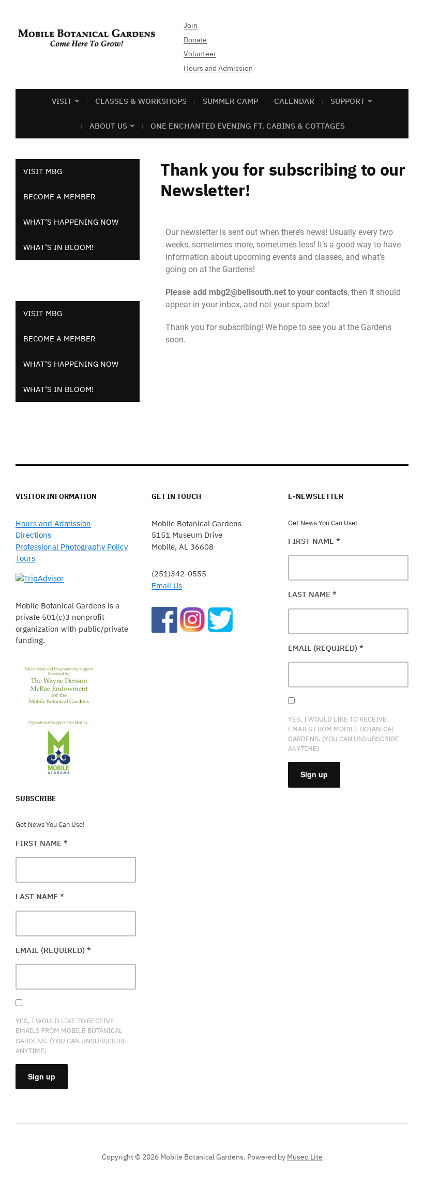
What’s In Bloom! (58, 247)
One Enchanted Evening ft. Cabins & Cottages (247, 126)
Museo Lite (305, 1157)
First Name (42, 843)
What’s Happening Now (70, 222)
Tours (25, 558)
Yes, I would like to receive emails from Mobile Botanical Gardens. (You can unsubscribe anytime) (71, 1035)
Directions (33, 535)
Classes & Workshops (141, 101)
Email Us (167, 585)
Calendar (294, 101)
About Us (108, 126)
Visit (62, 101)
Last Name (40, 896)
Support (347, 101)
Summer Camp (230, 101)
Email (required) (53, 950)
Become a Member (59, 196)
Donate (195, 39)
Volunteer (200, 53)
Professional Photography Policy (72, 547)
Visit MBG (42, 171)
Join (191, 25)
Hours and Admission (218, 68)
